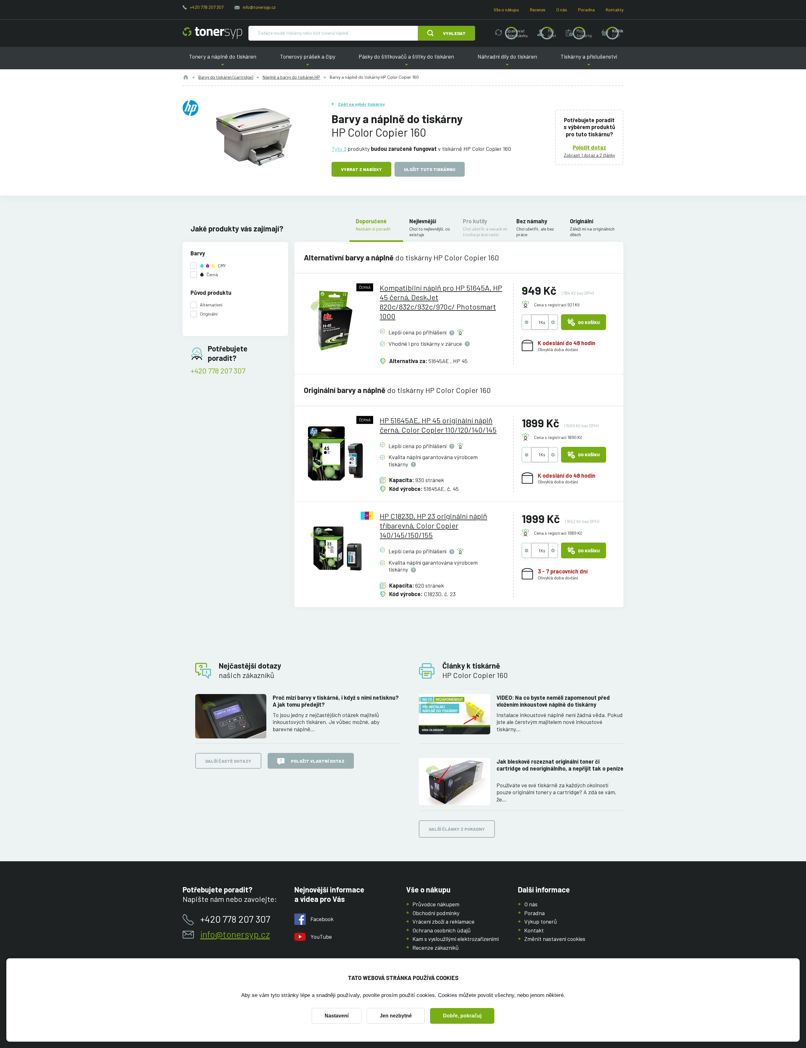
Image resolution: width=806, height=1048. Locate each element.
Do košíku (589, 322)
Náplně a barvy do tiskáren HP (291, 77)
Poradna (586, 9)
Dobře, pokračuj (462, 1015)
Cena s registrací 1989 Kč (558, 533)
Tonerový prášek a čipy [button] (308, 61)
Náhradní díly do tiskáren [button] (507, 61)
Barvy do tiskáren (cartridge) (225, 77)
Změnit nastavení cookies (554, 938)
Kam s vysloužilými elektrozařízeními (455, 938)
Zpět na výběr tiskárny (361, 104)
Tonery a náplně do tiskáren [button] (222, 61)
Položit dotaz (589, 147)
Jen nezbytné (396, 1015)
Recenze (537, 9)
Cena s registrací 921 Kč (557, 304)
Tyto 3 (339, 148)
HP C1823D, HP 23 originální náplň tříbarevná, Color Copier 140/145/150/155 (433, 525)
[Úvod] (186, 77)
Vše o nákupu (506, 9)
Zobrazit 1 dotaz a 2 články (589, 155)
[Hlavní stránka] (212, 33)
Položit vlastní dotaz (317, 761)
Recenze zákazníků (435, 947)
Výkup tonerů (540, 921)
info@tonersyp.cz (259, 7)
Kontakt (534, 930)
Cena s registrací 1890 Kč (558, 437)
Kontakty (614, 9)
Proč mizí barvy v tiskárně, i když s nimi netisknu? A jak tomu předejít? (336, 701)
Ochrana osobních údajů (441, 930)
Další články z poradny (457, 829)
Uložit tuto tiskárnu (429, 169)
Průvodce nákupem (435, 904)
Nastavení (337, 1015)
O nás (561, 9)
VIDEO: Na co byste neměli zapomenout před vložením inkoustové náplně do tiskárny (553, 701)
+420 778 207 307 (207, 7)
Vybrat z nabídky (361, 169)
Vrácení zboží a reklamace (443, 921)
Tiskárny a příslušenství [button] (588, 61)
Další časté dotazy (228, 761)
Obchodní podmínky (435, 912)
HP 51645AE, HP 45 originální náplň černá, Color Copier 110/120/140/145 (438, 425)
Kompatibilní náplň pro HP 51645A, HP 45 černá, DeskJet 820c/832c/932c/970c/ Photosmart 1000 (441, 302)
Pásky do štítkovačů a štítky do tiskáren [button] (406, 61)
